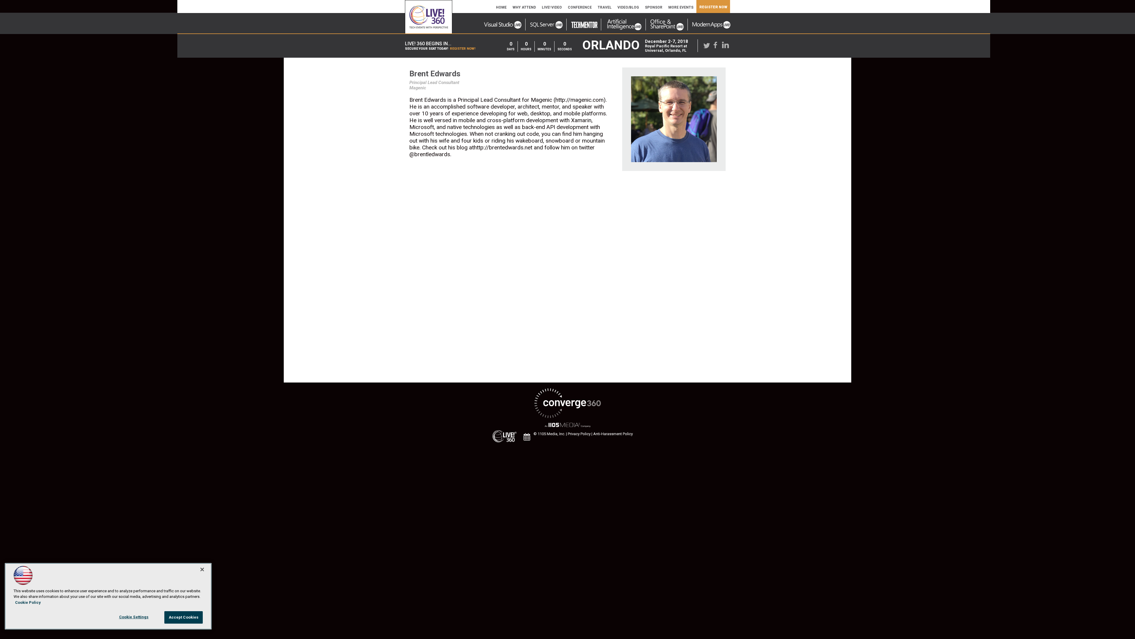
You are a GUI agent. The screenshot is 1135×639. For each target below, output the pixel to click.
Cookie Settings (134, 617)
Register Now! (462, 49)
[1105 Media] (567, 425)
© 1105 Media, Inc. (549, 434)
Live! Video (552, 7)
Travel (605, 7)
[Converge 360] (567, 403)
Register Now (713, 7)
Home (501, 7)
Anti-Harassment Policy (613, 434)
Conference (580, 7)
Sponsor (653, 7)
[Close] (202, 569)
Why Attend (524, 7)
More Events (680, 7)
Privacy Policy (579, 434)
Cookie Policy (28, 602)
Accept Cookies (184, 617)
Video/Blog (628, 7)
